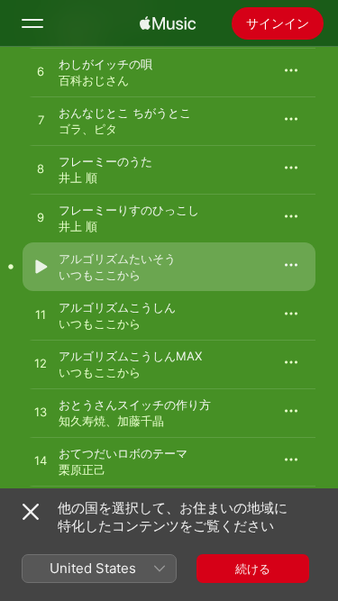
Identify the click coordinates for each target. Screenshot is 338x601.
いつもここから (100, 275)
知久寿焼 (82, 421)
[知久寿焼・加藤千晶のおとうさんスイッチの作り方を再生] (41, 413)
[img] (168, 23)
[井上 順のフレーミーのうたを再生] (41, 169)
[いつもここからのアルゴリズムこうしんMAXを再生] (41, 364)
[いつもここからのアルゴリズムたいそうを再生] (41, 267)
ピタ (105, 129)
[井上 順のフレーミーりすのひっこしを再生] (41, 218)
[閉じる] (31, 512)
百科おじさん (94, 80)
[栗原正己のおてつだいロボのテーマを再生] (41, 461)
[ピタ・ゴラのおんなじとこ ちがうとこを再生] (41, 121)
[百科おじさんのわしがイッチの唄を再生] (41, 72)
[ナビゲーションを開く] (32, 23)
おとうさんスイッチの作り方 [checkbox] (135, 404)
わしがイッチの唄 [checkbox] (105, 64)
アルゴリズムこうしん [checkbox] (117, 307)
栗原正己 (82, 469)
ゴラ (70, 129)
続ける (252, 568)
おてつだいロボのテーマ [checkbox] (123, 453)
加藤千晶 (140, 421)
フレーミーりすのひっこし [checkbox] (129, 210)
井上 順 (78, 177)
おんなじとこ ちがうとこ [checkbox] (125, 112)
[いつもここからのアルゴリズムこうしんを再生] (41, 315)
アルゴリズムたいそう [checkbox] (117, 258)
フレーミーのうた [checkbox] (105, 161)
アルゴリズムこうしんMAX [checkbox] (130, 356)
